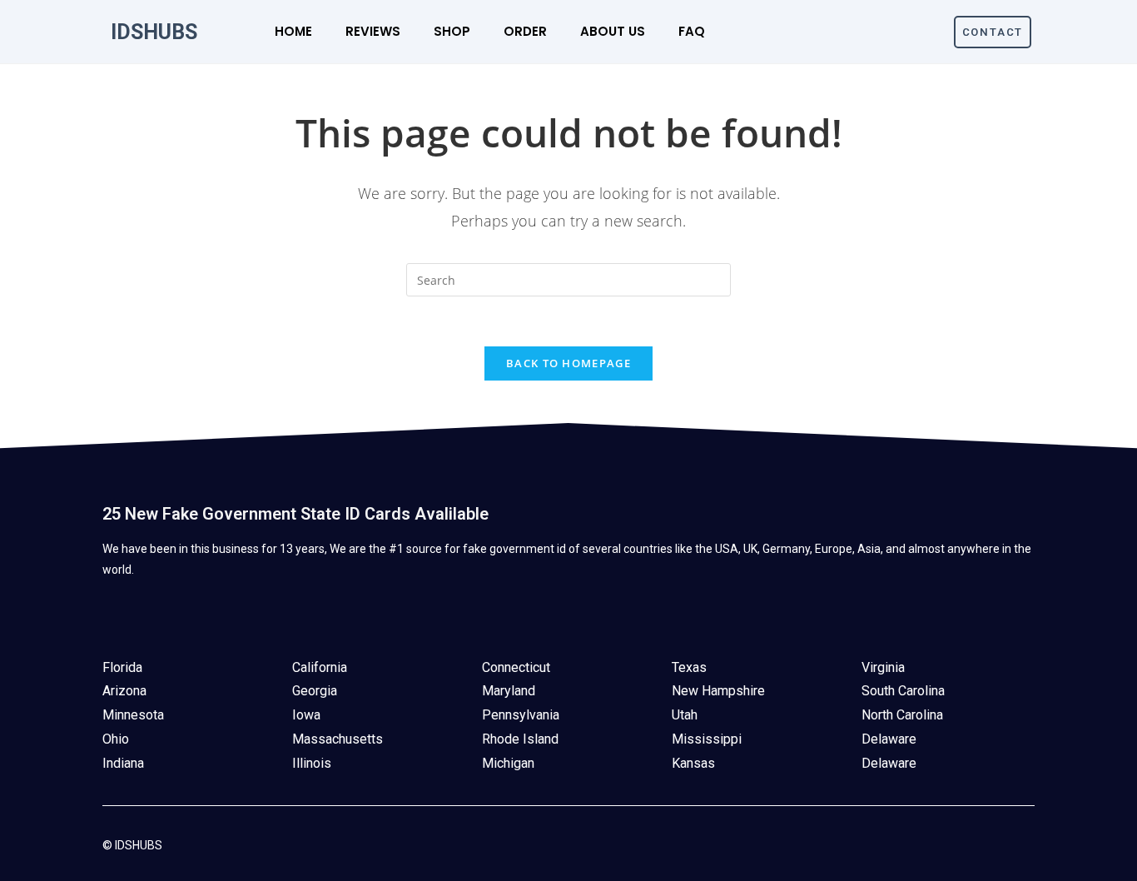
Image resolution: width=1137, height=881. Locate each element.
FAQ (691, 31)
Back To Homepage (568, 363)
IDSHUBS (154, 32)
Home (293, 31)
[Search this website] (568, 278)
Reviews (372, 31)
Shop (452, 31)
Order (525, 31)
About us (612, 31)
